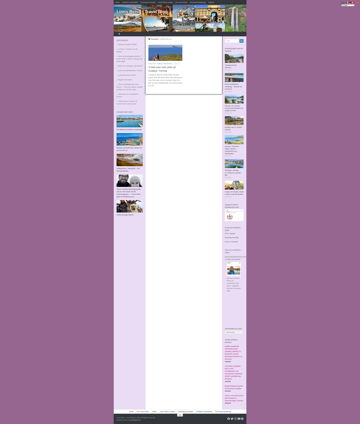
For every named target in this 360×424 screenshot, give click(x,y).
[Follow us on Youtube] (238, 418)
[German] (350, 3)
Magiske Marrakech (125, 80)
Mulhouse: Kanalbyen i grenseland (130, 66)
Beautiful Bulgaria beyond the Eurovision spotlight (234, 387)
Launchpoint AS (134, 420)
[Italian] (352, 3)
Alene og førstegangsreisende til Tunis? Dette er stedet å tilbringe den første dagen (129, 58)
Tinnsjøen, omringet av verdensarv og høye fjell (233, 172)
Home (117, 2)
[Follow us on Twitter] (232, 418)
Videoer (211, 2)
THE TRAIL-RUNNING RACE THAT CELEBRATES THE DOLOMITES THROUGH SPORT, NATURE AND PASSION (233, 372)
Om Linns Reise (181, 2)
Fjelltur (152, 64)
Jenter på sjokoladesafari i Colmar (130, 70)
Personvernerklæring (198, 2)
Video (154, 412)
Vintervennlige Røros (125, 215)
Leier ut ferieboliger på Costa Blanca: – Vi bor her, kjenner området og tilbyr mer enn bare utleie (130, 86)
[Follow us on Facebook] (228, 418)
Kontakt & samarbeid (130, 2)
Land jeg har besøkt (147, 2)
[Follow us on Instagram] (235, 418)
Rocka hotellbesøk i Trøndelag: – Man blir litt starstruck (233, 86)
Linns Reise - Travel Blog (142, 11)
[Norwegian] (355, 3)
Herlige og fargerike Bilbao (127, 44)
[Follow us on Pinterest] (242, 418)
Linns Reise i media (165, 2)
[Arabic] (343, 3)
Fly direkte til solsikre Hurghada (129, 130)
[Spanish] (357, 3)
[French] (347, 3)
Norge (160, 64)
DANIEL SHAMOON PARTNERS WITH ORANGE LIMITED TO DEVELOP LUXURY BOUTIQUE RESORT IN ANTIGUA (233, 353)
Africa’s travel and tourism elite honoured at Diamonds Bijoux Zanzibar (234, 398)
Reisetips (168, 64)
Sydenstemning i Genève (127, 75)
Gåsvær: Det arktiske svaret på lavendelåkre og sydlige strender (234, 108)
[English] (345, 3)
